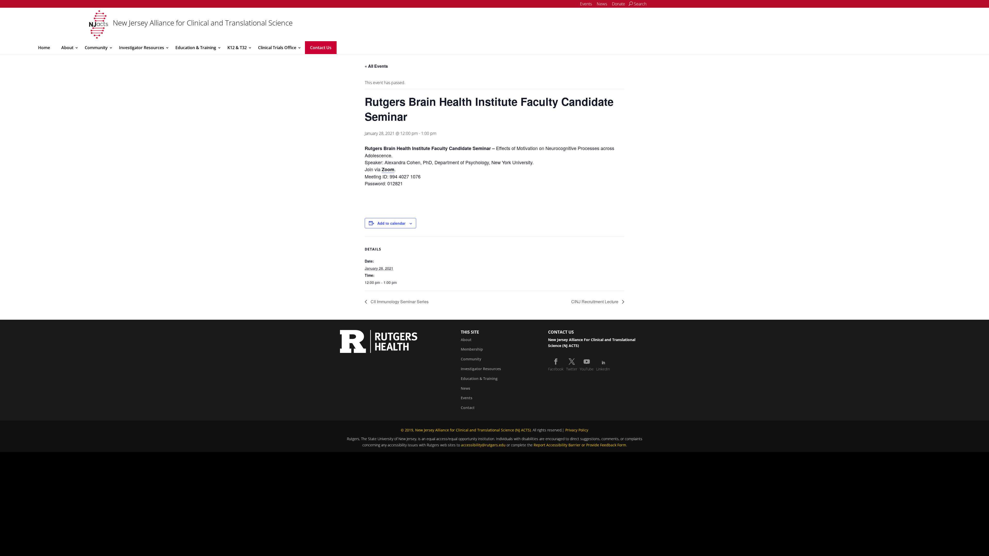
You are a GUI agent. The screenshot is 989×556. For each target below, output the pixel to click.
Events (586, 4)
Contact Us (320, 47)
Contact (468, 407)
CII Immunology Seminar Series (399, 302)
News (602, 4)
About (67, 47)
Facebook (556, 369)
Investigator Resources (141, 47)
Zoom (388, 169)
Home (44, 47)
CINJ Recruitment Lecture (595, 302)
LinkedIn (603, 369)
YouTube (587, 369)
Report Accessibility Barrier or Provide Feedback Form (580, 444)
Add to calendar (391, 223)
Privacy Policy (576, 430)
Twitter (571, 369)
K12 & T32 (237, 47)
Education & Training (195, 47)
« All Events (376, 66)
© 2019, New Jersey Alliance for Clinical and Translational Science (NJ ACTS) (466, 430)
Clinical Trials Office (277, 47)
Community (96, 47)
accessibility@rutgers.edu (483, 444)
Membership (472, 349)
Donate (618, 4)
